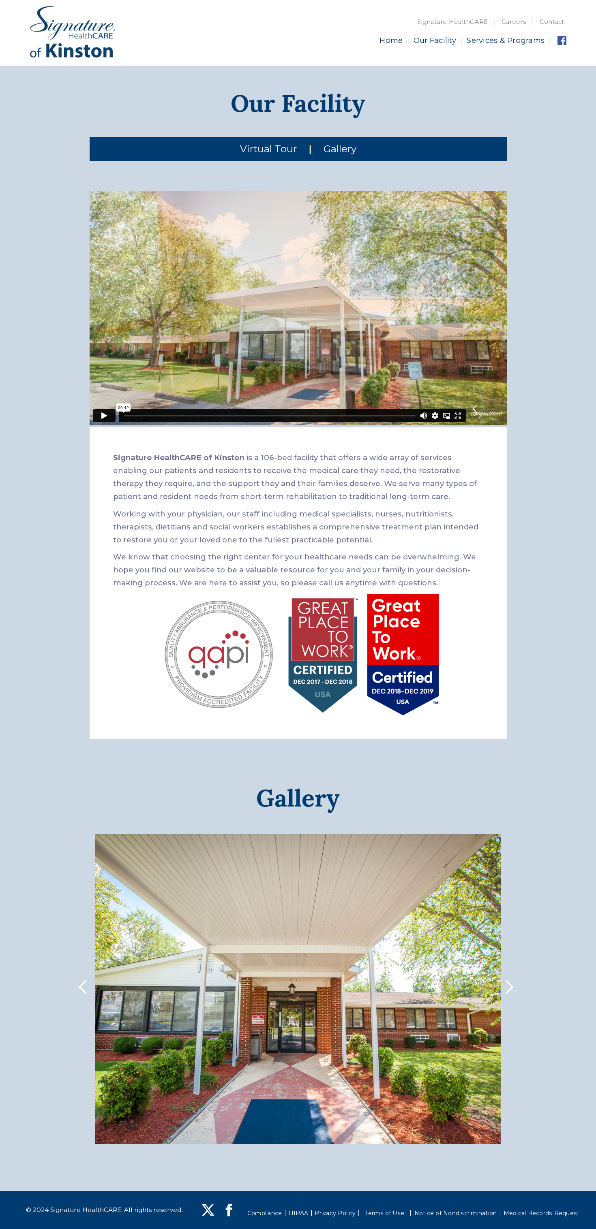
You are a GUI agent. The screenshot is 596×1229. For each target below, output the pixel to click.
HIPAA (298, 1213)
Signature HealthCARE (452, 22)
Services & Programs (506, 40)
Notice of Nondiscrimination (455, 1213)
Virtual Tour (268, 149)
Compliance (264, 1213)
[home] (72, 32)
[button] (85, 989)
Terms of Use (385, 1213)
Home (391, 40)
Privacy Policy (335, 1213)
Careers (514, 22)
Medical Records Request (542, 1213)
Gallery (340, 149)
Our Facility (435, 40)
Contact (552, 22)
